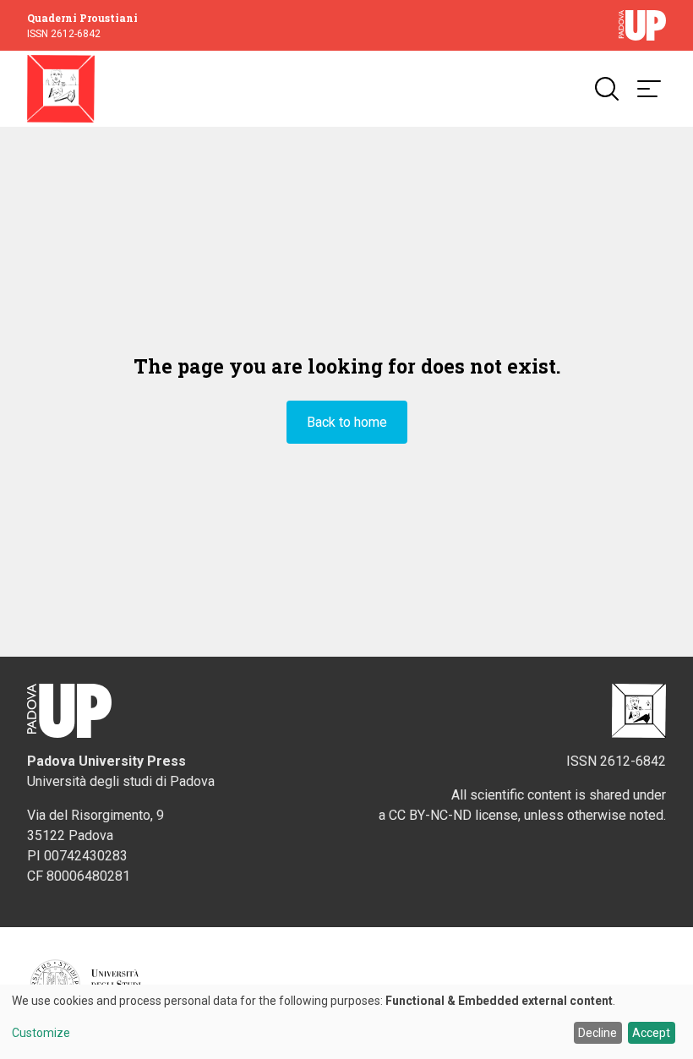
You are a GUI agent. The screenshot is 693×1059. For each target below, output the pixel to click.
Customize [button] (41, 1033)
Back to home (347, 422)
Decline (597, 1033)
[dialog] (346, 1022)
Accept (651, 1033)
